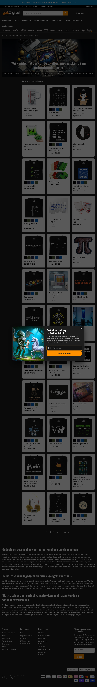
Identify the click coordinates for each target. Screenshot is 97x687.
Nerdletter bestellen (64, 353)
